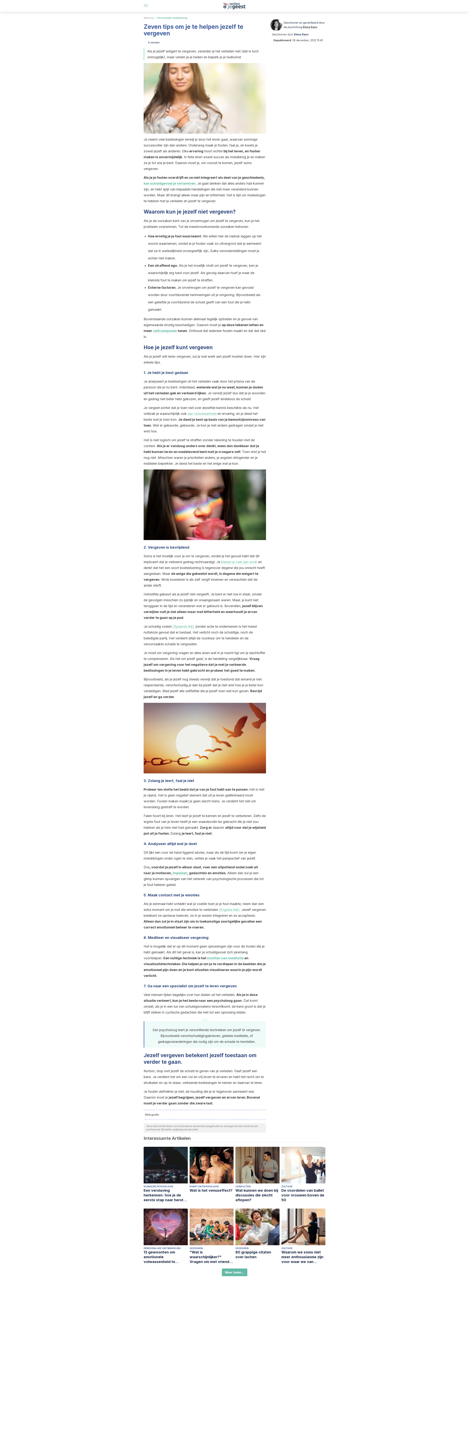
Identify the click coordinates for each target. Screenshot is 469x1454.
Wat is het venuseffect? (211, 1190)
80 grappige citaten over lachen (253, 1254)
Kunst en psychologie (204, 1186)
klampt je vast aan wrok (239, 562)
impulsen (180, 873)
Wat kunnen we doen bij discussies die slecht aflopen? (256, 1195)
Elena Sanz (310, 27)
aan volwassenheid (202, 414)
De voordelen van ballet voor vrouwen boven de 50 (302, 1195)
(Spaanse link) (183, 626)
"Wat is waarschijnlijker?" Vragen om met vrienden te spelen (212, 1257)
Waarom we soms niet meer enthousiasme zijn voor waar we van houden (302, 1257)
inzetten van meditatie (225, 958)
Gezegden (196, 1248)
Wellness (149, 17)
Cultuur (286, 1186)
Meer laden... (234, 1272)
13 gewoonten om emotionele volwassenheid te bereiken (159, 1257)
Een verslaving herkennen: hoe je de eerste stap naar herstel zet (165, 1195)
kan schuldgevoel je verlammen (169, 183)
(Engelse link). (229, 910)
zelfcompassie (165, 331)
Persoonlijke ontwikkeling (172, 17)
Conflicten (243, 1186)
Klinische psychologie (158, 1186)
